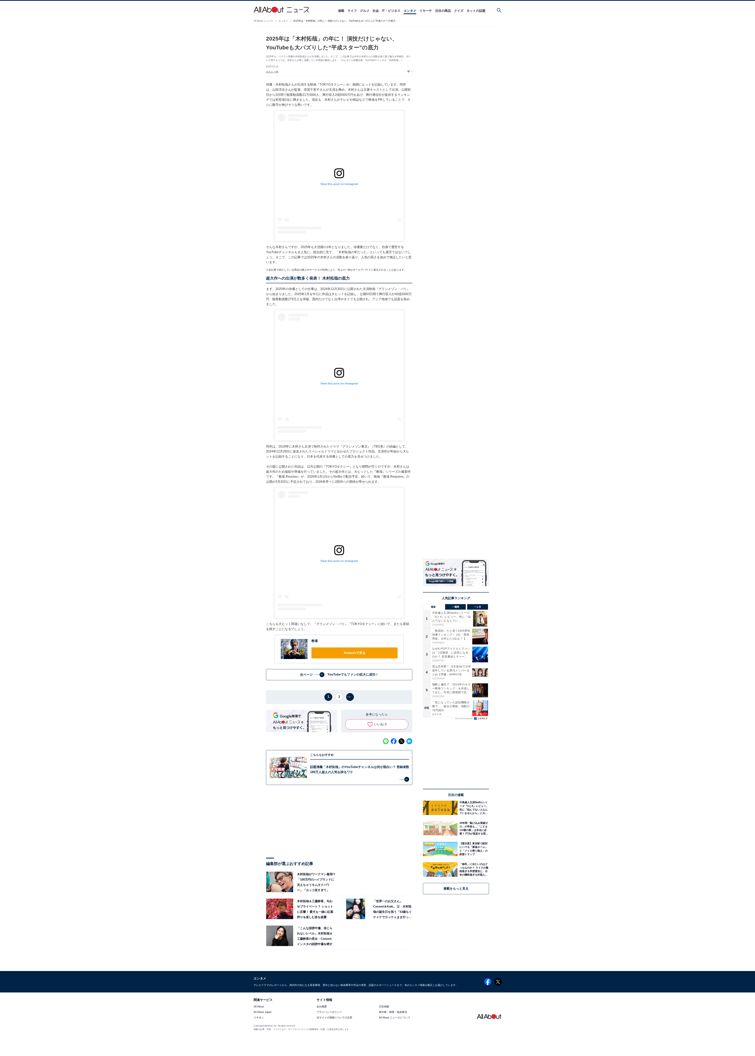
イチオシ (259, 1017)
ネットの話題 (476, 10)
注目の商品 (443, 10)
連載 (341, 10)
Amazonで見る (355, 652)
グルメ (364, 10)
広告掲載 (384, 1006)
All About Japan (263, 1012)
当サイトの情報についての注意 (334, 1017)
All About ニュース (263, 20)
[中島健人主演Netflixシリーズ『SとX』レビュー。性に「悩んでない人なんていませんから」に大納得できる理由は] (473, 808)
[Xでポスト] (401, 741)
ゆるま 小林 (272, 71)
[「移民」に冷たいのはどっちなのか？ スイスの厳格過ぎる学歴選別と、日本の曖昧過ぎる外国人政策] (473, 869)
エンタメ (410, 10)
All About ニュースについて (394, 1017)
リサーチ (425, 10)
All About (259, 1006)
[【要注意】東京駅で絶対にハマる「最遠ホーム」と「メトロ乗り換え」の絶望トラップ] (473, 849)
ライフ (352, 10)
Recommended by (464, 718)
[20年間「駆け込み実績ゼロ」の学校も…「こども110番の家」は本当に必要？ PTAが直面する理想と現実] (473, 828)
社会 (376, 10)
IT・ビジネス (391, 10)
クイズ (458, 10)
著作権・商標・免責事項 (393, 1012)
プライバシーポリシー (329, 1012)
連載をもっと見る (456, 888)
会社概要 (322, 1006)
